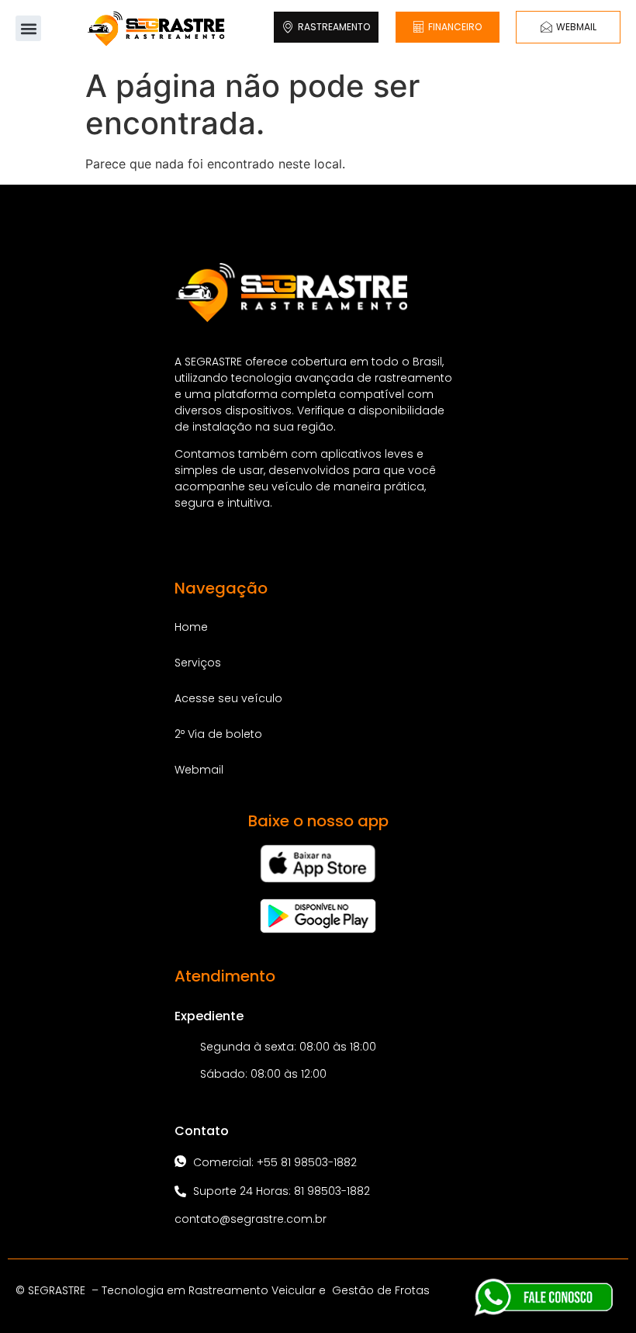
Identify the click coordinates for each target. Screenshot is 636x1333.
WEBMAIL (576, 26)
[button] (28, 28)
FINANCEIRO (455, 26)
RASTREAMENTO (334, 26)
